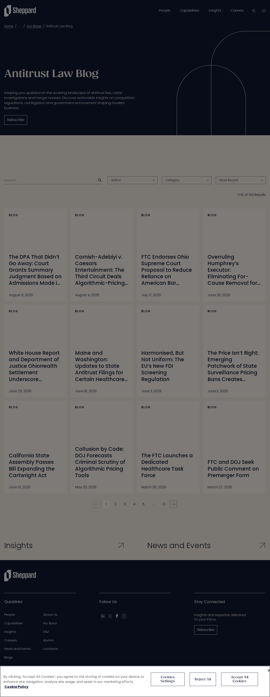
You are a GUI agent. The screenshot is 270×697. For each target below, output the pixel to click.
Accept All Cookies (239, 679)
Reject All (203, 679)
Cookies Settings (168, 679)
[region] (135, 681)
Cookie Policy (16, 686)
